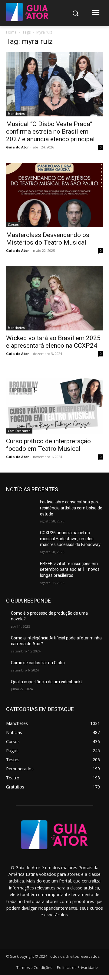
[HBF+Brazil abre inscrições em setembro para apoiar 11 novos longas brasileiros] (20, 571)
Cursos (13, 225)
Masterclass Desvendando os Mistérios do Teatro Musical (47, 238)
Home (11, 32)
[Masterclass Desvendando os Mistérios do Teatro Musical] (54, 195)
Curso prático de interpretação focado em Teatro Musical (48, 444)
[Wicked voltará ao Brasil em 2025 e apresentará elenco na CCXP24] (54, 298)
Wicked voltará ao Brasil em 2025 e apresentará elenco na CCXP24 (53, 341)
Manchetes (16, 114)
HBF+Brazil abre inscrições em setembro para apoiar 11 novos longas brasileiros (70, 569)
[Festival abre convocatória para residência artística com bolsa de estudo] (20, 509)
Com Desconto (19, 431)
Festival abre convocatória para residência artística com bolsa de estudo (71, 507)
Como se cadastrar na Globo (38, 662)
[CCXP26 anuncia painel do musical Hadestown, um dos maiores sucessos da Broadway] (20, 540)
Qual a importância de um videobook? (47, 681)
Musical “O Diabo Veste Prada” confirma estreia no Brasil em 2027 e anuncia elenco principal (50, 131)
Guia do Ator (17, 147)
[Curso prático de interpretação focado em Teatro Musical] (54, 401)
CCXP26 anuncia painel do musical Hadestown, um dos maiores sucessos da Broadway (70, 538)
